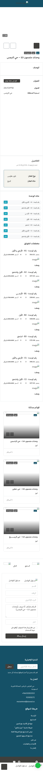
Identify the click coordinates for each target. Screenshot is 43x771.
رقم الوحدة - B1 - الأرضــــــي (32, 214)
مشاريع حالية (28, 53)
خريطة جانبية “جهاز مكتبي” (23, 727)
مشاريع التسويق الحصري (24, 736)
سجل (9, 666)
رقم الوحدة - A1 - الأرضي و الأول (30, 202)
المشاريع (33, 719)
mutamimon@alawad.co (26, 701)
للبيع (33, 53)
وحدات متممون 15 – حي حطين (25, 489)
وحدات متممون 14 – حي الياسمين (24, 441)
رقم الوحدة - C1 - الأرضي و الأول (30, 231)
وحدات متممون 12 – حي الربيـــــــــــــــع (23, 536)
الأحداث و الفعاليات (29, 744)
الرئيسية (33, 715)
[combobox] (21, 621)
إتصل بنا (33, 748)
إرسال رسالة (21, 636)
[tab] (36, 46)
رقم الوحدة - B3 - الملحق (32, 225)
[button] (38, 765)
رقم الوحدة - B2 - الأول (33, 219)
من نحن (33, 740)
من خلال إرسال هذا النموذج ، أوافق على (23, 628)
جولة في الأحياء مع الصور (24, 723)
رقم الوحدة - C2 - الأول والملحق (30, 236)
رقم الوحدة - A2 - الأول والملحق (30, 208)
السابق (27, 566)
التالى (15, 566)
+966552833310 (28, 693)
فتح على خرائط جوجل (11, 81)
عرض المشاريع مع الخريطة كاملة (21, 732)
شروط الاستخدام (30, 630)
